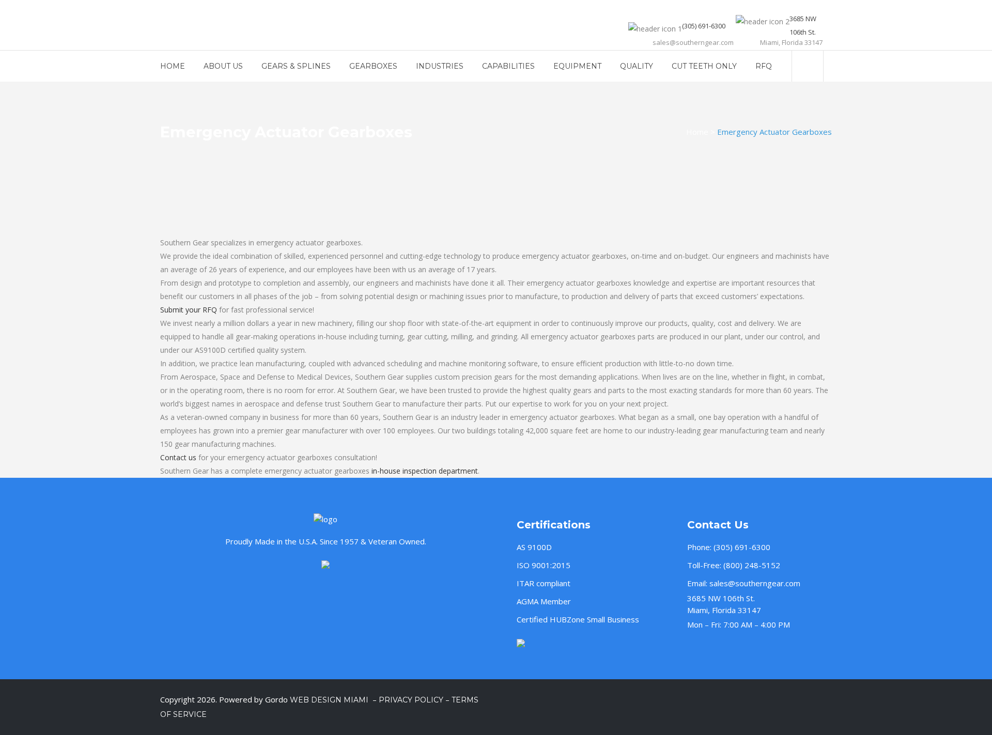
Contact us (178, 457)
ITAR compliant (543, 583)
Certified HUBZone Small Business (578, 619)
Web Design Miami (330, 700)
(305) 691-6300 (742, 547)
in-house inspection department (424, 471)
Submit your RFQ (188, 310)
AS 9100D (534, 547)
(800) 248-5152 (751, 565)
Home (697, 132)
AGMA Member (544, 601)
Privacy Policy (411, 700)
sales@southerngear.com (754, 583)
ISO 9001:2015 (543, 565)
